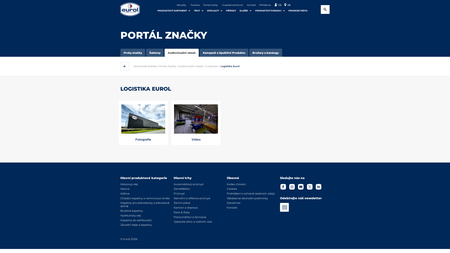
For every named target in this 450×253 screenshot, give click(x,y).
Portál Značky (167, 66)
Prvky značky (133, 52)
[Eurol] (132, 9)
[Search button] (325, 9)
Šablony (154, 52)
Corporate (212, 66)
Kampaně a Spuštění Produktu (224, 52)
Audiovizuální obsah (182, 52)
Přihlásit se (265, 5)
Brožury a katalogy (265, 52)
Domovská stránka (145, 66)
